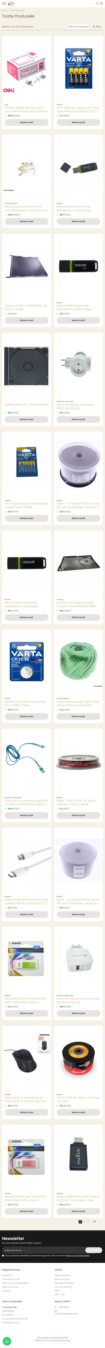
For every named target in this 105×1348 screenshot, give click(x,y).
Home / (5, 10)
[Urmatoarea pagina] (99, 1222)
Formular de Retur (63, 1287)
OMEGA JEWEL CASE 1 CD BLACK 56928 (27, 404)
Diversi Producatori (65, 401)
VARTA (59, 104)
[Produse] (4, 4)
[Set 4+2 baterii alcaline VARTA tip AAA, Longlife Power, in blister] (26, 465)
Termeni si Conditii (11, 1279)
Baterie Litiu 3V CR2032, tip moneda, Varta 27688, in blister (25, 703)
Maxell (59, 203)
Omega (60, 599)
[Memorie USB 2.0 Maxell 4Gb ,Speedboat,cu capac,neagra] (26, 564)
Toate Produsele (17, 10)
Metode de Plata (63, 1275)
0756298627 (64, 1307)
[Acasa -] (18, 3)
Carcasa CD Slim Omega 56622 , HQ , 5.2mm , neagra (26, 307)
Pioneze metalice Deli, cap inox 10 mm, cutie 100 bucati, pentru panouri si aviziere (26, 109)
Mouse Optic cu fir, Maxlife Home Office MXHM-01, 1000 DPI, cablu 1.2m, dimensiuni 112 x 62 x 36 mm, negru (26, 1099)
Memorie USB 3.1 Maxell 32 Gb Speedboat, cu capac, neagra (74, 208)
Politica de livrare (10, 1287)
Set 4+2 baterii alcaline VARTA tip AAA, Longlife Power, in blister (27, 505)
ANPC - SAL (60, 1294)
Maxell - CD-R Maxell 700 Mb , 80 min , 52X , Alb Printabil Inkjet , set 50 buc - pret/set (78, 901)
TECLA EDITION (11, 203)
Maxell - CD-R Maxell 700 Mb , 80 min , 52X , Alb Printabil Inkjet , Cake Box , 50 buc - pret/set (78, 505)
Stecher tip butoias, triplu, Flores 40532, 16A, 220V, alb (75, 406)
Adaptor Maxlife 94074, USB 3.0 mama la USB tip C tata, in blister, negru (78, 1198)
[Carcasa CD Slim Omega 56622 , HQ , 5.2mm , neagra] (26, 267)
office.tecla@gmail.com (66, 1313)
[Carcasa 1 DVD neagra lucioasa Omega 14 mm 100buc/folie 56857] (78, 564)
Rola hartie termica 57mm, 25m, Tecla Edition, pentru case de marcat (26, 208)
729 (94, 1221)
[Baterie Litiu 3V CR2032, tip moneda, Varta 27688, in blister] (26, 663)
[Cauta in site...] (97, 3)
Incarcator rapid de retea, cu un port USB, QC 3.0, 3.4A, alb (78, 1000)
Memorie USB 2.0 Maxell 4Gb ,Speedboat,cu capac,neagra (21, 604)
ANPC (57, 1290)
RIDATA (8, 995)
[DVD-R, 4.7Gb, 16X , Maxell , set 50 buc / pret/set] (78, 1059)
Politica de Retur (62, 1279)
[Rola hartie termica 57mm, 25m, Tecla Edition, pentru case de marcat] (26, 168)
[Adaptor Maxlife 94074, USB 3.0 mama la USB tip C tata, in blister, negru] (78, 1158)
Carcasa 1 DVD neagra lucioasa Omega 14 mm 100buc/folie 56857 (76, 604)
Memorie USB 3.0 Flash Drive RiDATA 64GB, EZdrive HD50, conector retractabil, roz (25, 1198)
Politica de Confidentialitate (77, 1255)
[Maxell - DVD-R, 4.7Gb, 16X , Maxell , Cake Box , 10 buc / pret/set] (78, 762)
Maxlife (8, 896)
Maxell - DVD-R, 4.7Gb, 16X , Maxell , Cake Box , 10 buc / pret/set (77, 802)
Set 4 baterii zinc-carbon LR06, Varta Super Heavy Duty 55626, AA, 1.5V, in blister (78, 109)
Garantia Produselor (64, 1283)
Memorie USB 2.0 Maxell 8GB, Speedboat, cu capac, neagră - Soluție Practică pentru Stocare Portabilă (75, 307)
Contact (6, 1290)
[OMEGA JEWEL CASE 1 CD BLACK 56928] (26, 366)
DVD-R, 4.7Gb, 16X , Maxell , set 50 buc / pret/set (78, 1099)
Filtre (98, 26)
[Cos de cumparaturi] (101, 3)
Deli (6, 104)
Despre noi (7, 1275)
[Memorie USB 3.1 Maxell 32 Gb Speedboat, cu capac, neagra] (78, 168)
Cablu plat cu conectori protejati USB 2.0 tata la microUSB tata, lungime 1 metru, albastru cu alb (26, 802)
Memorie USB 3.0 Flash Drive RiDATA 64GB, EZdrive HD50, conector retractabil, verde (25, 1000)
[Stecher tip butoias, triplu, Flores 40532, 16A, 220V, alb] (78, 366)
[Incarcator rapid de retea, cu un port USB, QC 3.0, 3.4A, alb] (78, 960)
